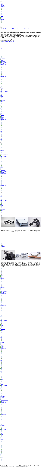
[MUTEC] (2, 243)
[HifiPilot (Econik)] (2, 113)
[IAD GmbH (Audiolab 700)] (3, 119)
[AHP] (1, 131)
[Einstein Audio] (2, 63)
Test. (1, 227)
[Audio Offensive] (2, 150)
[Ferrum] (1, 105)
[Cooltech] (1, 139)
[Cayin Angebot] (2, 115)
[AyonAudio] (1, 108)
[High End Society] (2, 19)
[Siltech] (1, 17)
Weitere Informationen (2, 467)
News (2, 3)
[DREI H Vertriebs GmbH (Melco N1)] (4, 62)
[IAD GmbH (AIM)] (2, 117)
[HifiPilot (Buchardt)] (2, 87)
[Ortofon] (1, 18)
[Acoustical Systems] (2, 59)
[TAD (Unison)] (2, 88)
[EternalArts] (1, 60)
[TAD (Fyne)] (1, 155)
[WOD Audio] (1, 118)
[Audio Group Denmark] (2, 61)
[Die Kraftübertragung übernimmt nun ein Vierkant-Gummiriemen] (7, 41)
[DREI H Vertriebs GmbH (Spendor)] (4, 91)
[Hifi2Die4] (1, 116)
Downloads (2, 5)
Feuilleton (2, 4)
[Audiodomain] (1, 101)
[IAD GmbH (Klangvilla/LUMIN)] (3, 64)
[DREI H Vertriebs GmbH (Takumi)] (3, 156)
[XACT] (1, 95)
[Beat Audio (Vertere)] (2, 58)
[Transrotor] (1, 16)
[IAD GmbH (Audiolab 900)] (3, 76)
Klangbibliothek (3, 6)
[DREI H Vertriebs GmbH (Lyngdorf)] (4, 154)
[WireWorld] (1, 96)
